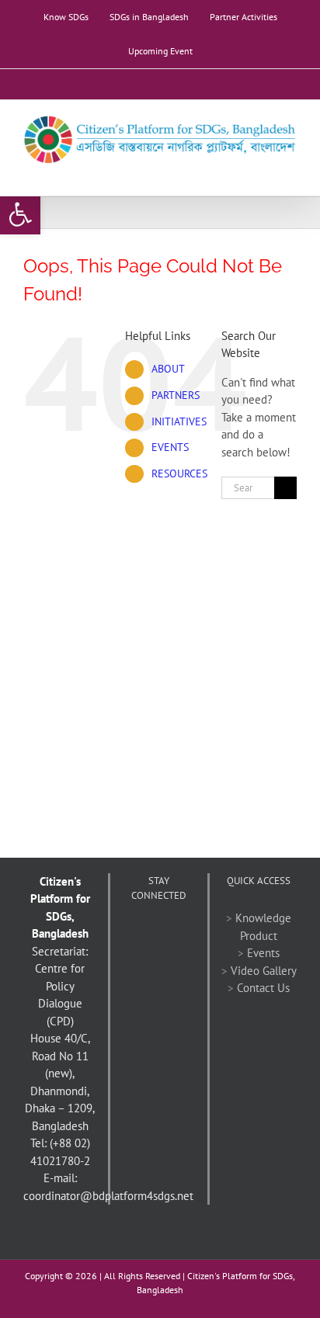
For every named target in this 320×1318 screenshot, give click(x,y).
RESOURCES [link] (179, 473)
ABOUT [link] (168, 369)
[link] (20, 214)
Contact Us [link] (263, 987)
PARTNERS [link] (175, 395)
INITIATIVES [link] (179, 421)
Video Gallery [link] (264, 970)
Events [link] (263, 952)
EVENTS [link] (170, 447)
